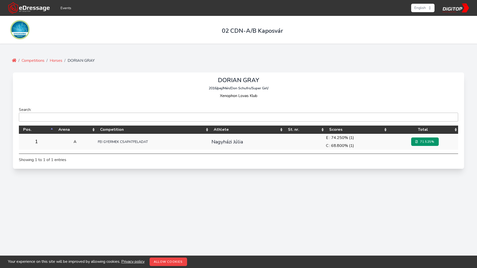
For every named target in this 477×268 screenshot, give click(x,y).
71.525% (427, 142)
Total (423, 129)
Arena (64, 129)
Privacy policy (133, 261)
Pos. (27, 129)
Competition (112, 129)
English (420, 7)
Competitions (33, 60)
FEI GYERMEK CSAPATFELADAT (123, 141)
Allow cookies (168, 262)
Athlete (221, 129)
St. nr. (293, 129)
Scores (336, 129)
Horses (56, 60)
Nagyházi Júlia (227, 141)
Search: (25, 109)
